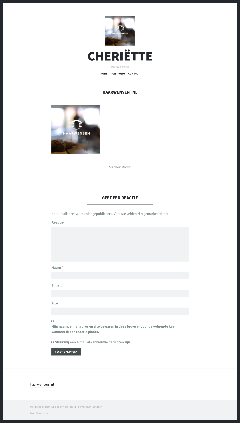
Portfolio (118, 73)
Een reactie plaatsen (120, 167)
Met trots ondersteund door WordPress (52, 406)
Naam (57, 267)
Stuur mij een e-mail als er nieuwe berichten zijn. (93, 342)
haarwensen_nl (42, 384)
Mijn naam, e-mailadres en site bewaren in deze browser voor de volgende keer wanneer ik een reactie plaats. (113, 329)
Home (104, 73)
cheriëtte (120, 56)
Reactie (57, 222)
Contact (134, 73)
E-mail (57, 285)
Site (54, 303)
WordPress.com (39, 413)
